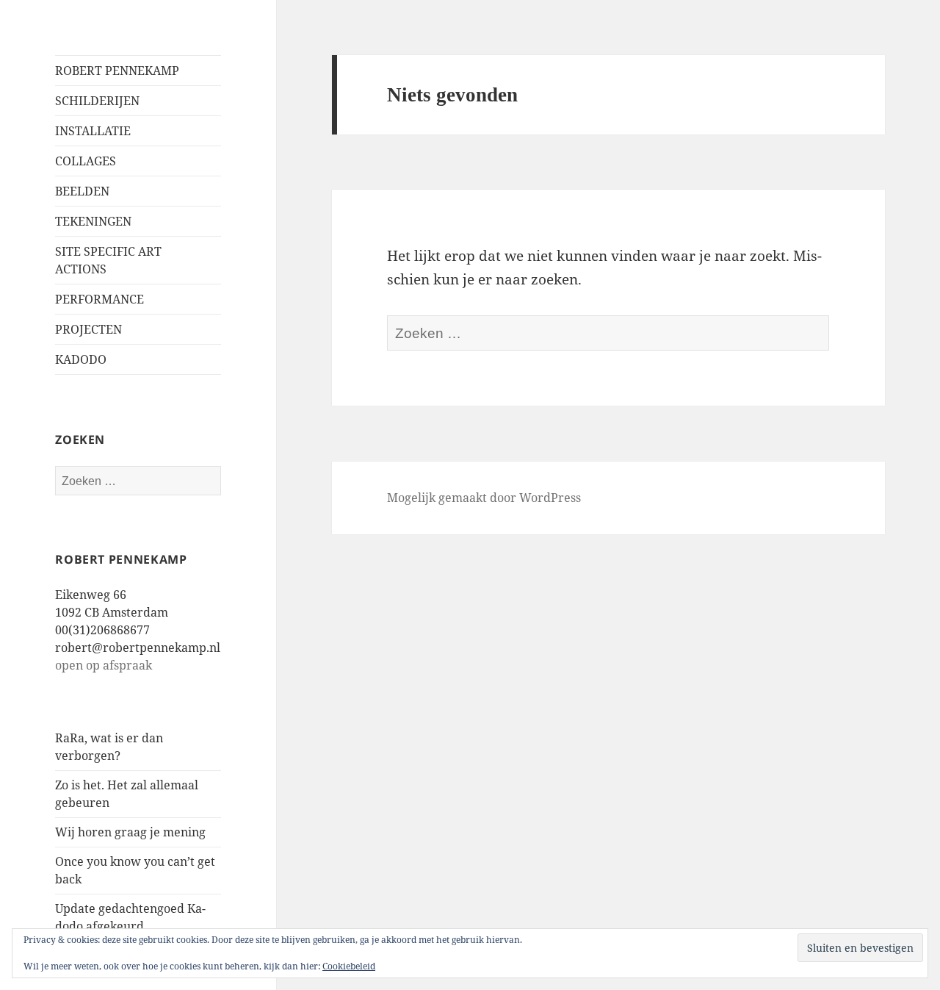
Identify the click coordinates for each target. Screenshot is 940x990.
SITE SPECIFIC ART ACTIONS (108, 260)
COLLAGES (85, 161)
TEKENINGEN (93, 221)
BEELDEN (82, 191)
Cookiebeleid (348, 966)
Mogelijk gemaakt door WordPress (484, 497)
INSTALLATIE (93, 131)
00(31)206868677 (102, 630)
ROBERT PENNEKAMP (117, 70)
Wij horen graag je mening (130, 832)
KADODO (80, 359)
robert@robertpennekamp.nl (137, 647)
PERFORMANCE (99, 299)
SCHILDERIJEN (97, 101)
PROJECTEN (88, 329)
